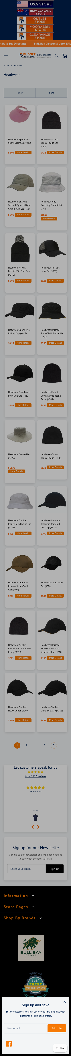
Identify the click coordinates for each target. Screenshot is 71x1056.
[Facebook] (9, 1044)
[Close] (65, 1002)
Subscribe (56, 1028)
